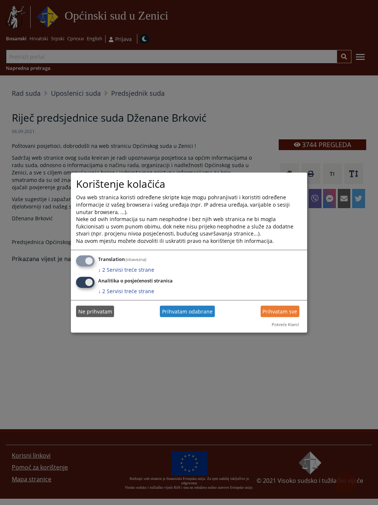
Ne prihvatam (95, 311)
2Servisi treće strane (126, 269)
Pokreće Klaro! (285, 324)
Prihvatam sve (279, 311)
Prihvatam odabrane (187, 311)
